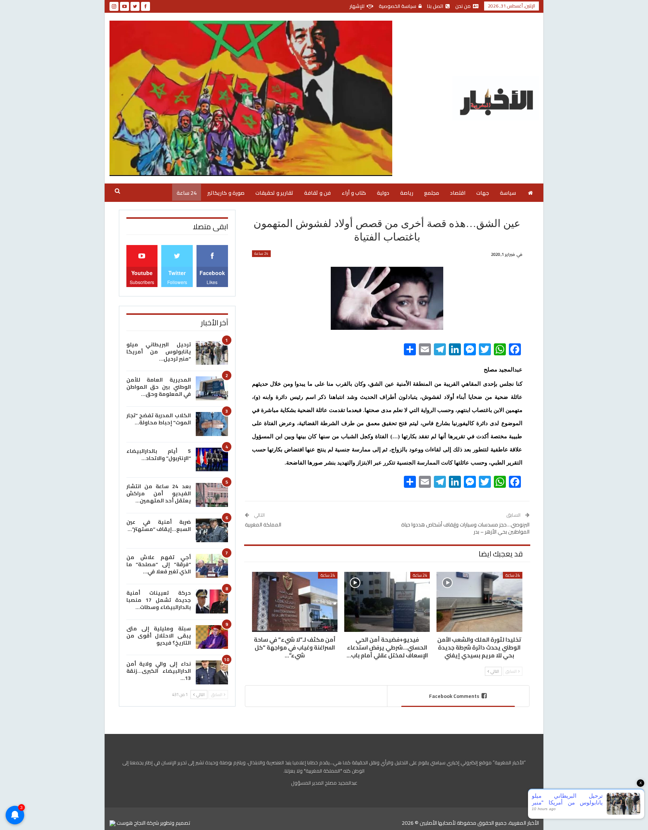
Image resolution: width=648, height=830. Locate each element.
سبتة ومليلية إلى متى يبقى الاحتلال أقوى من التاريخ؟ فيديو (158, 636)
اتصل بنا (435, 6)
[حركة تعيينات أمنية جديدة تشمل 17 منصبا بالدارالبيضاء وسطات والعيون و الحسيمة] (212, 601)
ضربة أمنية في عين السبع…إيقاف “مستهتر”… (158, 525)
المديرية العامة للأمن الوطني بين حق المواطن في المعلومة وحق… (158, 387)
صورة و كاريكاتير (225, 193)
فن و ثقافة (317, 193)
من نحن (463, 6)
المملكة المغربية (263, 524)
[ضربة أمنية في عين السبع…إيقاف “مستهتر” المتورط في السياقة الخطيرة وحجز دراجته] (212, 531)
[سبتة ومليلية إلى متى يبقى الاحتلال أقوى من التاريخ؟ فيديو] (212, 637)
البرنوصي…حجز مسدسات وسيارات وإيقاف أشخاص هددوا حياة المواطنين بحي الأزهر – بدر (465, 528)
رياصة (406, 193)
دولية (383, 193)
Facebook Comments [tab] (454, 696)
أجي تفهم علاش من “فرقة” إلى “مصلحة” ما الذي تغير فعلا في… (158, 564)
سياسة (508, 193)
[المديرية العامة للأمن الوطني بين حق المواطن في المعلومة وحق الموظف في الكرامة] (212, 388)
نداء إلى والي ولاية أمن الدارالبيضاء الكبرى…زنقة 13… (158, 671)
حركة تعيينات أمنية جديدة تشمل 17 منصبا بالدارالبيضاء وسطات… (158, 600)
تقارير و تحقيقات (274, 193)
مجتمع (431, 193)
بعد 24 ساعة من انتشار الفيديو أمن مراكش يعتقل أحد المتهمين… (158, 493)
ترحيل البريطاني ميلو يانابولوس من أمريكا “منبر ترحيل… (158, 352)
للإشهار (357, 6)
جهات (482, 193)
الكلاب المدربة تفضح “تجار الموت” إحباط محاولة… (158, 418)
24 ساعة (186, 193)
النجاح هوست (131, 823)
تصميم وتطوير (175, 823)
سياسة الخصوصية (397, 6)
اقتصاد (457, 193)
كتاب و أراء (354, 193)
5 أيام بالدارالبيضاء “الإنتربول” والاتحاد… (158, 454)
